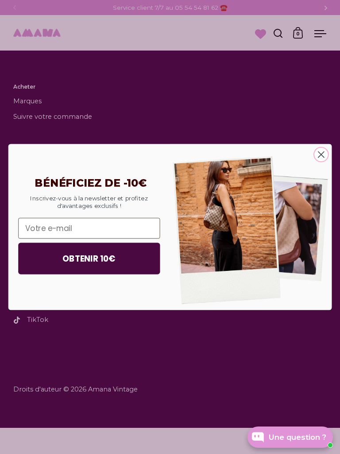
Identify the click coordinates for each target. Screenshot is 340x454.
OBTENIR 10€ (89, 258)
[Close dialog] (321, 154)
